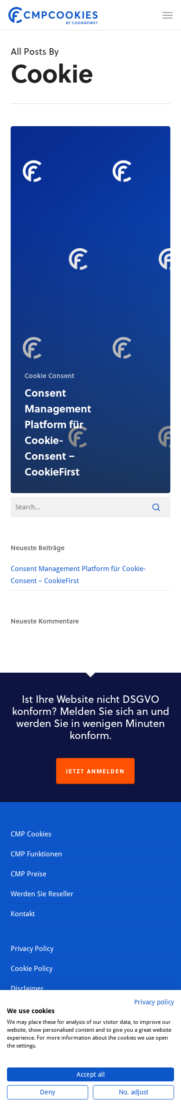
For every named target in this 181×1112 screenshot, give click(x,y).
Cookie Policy (31, 968)
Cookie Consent (49, 375)
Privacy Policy (32, 948)
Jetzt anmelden (95, 771)
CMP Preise (28, 873)
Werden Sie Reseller (42, 893)
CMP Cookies (31, 833)
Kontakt (23, 913)
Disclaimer (27, 988)
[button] (167, 14)
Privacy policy (154, 1001)
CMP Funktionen (36, 853)
